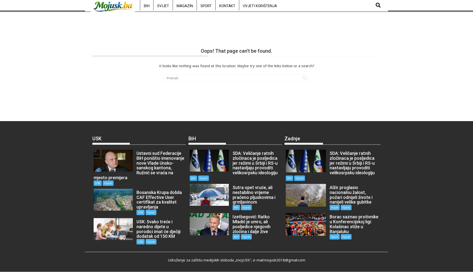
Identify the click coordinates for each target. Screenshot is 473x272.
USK (97, 183)
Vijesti (108, 183)
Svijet (163, 6)
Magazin (185, 6)
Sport (206, 6)
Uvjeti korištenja (260, 6)
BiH (147, 6)
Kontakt (227, 6)
